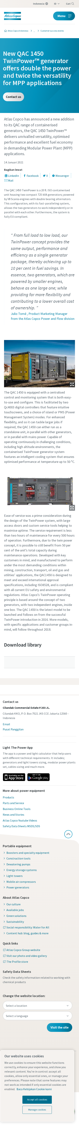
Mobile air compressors (21, 881)
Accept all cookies (37, 1099)
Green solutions (16, 916)
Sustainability (15, 921)
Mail (10, 180)
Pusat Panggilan (13, 729)
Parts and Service (13, 803)
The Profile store (17, 961)
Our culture (13, 904)
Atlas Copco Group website (23, 950)
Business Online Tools (16, 809)
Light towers (14, 876)
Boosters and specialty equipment (27, 853)
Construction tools (18, 858)
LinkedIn (13, 176)
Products (8, 797)
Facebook (33, 176)
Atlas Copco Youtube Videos (20, 820)
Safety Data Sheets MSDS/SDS (21, 826)
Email (6, 724)
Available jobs (15, 910)
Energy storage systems (21, 870)
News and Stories (13, 814)
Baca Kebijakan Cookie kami (34, 1089)
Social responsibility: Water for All (27, 927)
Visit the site (60, 1027)
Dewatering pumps (18, 864)
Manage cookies (37, 1109)
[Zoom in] (39, 362)
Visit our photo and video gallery (26, 956)
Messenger (62, 176)
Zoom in (72, 384)
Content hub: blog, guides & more (27, 933)
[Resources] (33, 31)
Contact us (13, 97)
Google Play (38, 777)
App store (14, 777)
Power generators (17, 887)
